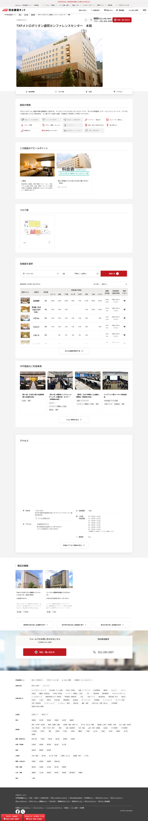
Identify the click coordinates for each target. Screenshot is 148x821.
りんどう (36, 327)
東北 (20, 15)
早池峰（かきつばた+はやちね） (36, 309)
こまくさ (36, 335)
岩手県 (26, 15)
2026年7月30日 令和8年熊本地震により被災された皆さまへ (74, 1)
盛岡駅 (33, 15)
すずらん (36, 318)
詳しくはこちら (62, 187)
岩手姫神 (36, 301)
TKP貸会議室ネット (10, 15)
